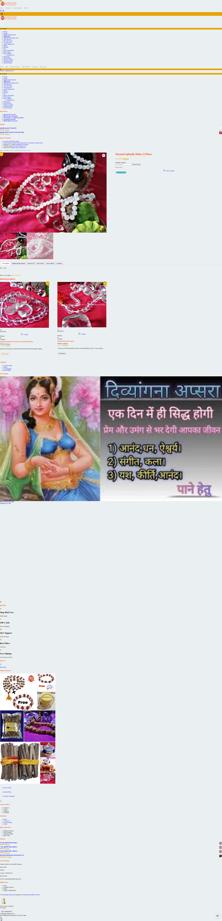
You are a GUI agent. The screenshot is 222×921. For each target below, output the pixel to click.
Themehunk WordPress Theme (31, 894)
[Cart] (111, 14)
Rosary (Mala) (7, 53)
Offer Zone (6, 56)
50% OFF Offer (7, 41)
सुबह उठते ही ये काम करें (9, 114)
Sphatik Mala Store (10, 894)
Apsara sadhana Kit (8, 44)
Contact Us (6, 821)
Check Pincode (136, 164)
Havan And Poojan (8, 50)
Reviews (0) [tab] (31, 263)
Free (4, 49)
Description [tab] (5, 263)
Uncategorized (7, 42)
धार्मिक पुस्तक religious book (10, 38)
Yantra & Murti (7, 63)
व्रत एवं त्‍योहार (7, 370)
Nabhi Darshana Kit (20, 146)
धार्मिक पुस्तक (6, 36)
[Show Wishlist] (1, 22)
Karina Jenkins (7, 143)
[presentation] (0, 602)
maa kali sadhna (7, 365)
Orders (5, 824)
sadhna (5, 367)
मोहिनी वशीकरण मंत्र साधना (10, 121)
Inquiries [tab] (59, 263)
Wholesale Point (7, 61)
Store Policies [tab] (50, 263)
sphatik (5, 33)
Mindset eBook (15, 141)
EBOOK (5, 47)
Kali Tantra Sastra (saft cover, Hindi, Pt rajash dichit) (28, 143)
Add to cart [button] (4, 354)
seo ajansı (6, 141)
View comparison (6, 911)
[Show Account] (3, 11)
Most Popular (7, 52)
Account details (7, 822)
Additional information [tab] (18, 263)
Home (1, 150)
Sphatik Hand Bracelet (9, 35)
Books (5, 45)
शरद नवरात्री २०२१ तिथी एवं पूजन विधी (13, 118)
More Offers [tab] (40, 263)
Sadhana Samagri (8, 59)
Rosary (5, 31)
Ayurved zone (7, 39)
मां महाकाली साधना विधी (9, 119)
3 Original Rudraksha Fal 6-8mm (19, 144)
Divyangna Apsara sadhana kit (17, 147)
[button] (103, 155)
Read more (62, 353)
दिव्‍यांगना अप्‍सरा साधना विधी (10, 116)
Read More (3, 667)
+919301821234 (9, 71)
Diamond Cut (10, 55)
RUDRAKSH (7, 58)
